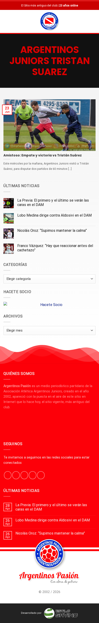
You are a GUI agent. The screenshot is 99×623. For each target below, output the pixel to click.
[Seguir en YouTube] (41, 475)
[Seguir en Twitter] (24, 475)
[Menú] (6, 21)
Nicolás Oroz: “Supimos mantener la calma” (52, 230)
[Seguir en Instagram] (16, 475)
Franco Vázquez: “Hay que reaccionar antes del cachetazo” (55, 248)
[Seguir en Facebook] (8, 475)
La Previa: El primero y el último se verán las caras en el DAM (53, 202)
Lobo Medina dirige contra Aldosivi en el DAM (54, 215)
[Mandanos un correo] (32, 475)
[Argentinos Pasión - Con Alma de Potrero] (49, 22)
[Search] (94, 21)
